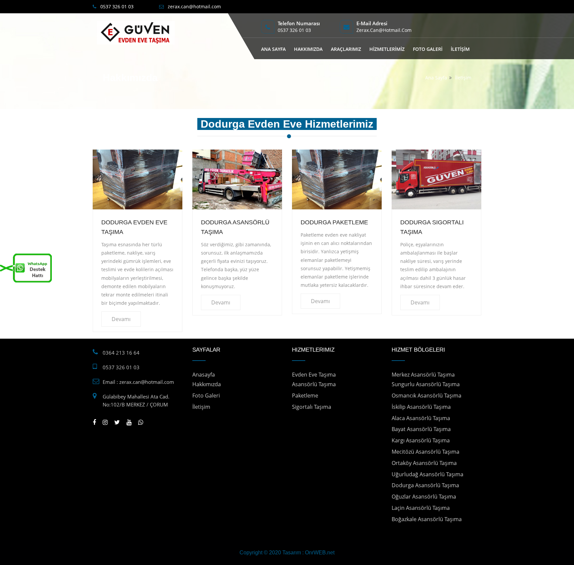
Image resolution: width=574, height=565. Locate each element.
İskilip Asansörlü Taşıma (421, 406)
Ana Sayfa (436, 77)
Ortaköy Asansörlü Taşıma (424, 463)
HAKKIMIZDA (308, 49)
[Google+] (105, 422)
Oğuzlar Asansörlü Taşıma (424, 496)
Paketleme (305, 395)
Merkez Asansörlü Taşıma (423, 374)
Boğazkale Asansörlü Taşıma (427, 519)
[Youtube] (129, 422)
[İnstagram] (117, 422)
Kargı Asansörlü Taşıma (421, 440)
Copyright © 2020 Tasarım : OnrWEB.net (287, 552)
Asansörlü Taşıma (314, 384)
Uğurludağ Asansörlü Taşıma (427, 474)
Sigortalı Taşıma (311, 406)
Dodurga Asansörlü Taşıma (425, 485)
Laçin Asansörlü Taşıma (421, 507)
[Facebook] (94, 422)
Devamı (121, 319)
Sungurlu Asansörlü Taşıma (426, 384)
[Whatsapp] (140, 422)
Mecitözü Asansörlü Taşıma (425, 451)
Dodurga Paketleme (334, 222)
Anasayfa (203, 374)
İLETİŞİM (460, 49)
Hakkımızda (206, 384)
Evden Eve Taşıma (314, 374)
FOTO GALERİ (427, 49)
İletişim (463, 77)
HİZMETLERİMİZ (387, 49)
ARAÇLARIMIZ (346, 49)
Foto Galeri (206, 395)
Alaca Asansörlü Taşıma (421, 418)
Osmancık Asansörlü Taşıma (426, 395)
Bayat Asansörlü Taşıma (421, 429)
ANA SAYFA (273, 49)
